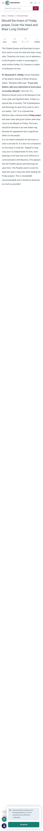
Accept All (23, 825)
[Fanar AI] (4, 825)
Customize (16, 817)
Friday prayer (35, 115)
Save (4, 42)
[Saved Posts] (39, 2)
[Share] (4, 819)
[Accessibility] (35, 2)
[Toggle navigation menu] (3, 3)
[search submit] (36, 8)
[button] (22, 42)
